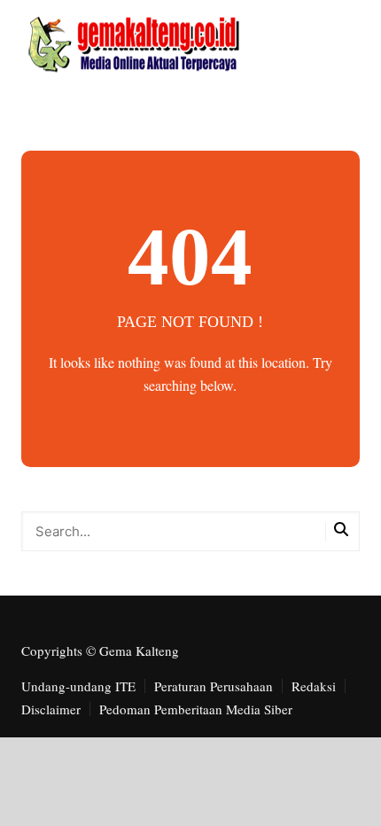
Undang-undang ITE (78, 686)
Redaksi (314, 686)
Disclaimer (51, 709)
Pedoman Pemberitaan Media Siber (195, 709)
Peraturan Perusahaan (213, 686)
